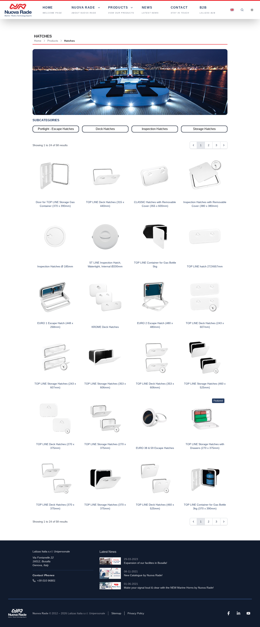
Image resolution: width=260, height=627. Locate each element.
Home (52, 10)
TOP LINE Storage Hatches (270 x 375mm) (105, 446)
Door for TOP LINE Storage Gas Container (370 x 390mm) (55, 204)
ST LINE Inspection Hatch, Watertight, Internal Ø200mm (105, 264)
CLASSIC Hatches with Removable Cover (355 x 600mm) (155, 204)
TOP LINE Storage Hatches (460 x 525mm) (205, 385)
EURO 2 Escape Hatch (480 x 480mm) (155, 325)
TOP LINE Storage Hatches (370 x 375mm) (105, 506)
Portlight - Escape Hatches (56, 129)
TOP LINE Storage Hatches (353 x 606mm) (105, 385)
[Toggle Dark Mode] (252, 9)
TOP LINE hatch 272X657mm (205, 266)
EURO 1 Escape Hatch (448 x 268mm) (55, 325)
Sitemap (116, 613)
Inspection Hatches (155, 129)
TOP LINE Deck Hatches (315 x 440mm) (105, 204)
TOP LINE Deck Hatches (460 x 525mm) (155, 506)
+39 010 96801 (46, 580)
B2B (207, 10)
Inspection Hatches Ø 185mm (55, 266)
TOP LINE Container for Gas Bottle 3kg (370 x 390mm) (205, 506)
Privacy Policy (136, 613)
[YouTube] (248, 613)
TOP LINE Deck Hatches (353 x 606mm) (155, 385)
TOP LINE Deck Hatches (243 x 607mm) (205, 325)
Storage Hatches (204, 129)
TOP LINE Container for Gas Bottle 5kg (155, 264)
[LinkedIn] (238, 613)
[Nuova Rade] (17, 613)
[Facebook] (228, 613)
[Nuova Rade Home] (18, 10)
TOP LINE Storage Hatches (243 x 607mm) (55, 385)
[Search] (242, 9)
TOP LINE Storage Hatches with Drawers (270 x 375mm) (205, 446)
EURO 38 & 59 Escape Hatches (155, 447)
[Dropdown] (232, 9)
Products (52, 40)
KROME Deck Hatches (105, 326)
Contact (180, 10)
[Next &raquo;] (223, 145)
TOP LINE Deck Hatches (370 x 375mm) (55, 506)
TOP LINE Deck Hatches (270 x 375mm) (55, 446)
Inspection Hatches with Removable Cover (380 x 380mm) (204, 204)
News (150, 10)
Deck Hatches (105, 129)
